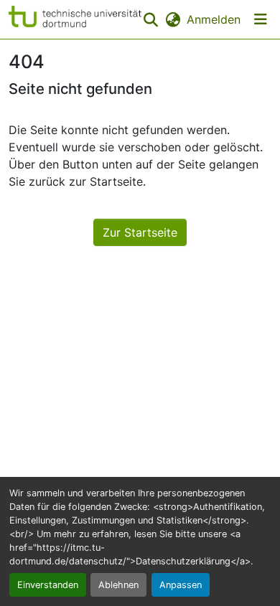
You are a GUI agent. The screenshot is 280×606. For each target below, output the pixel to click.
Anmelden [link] (214, 19)
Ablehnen (118, 584)
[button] (75, 19)
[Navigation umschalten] (260, 19)
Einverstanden (47, 584)
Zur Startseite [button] (140, 232)
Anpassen (180, 584)
